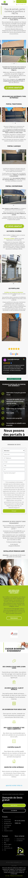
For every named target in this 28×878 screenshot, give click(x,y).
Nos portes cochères (9, 238)
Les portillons (14, 288)
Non (8, 875)
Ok (6, 875)
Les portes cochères (14, 231)
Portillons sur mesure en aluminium (13, 292)
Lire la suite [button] (5, 372)
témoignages (14, 618)
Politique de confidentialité (16, 875)
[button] (14, 1)
